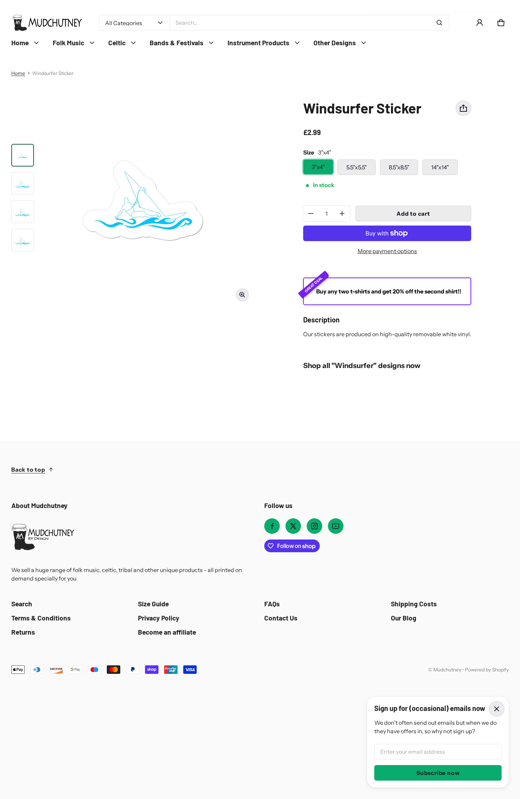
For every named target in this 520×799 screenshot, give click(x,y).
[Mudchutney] (46, 22)
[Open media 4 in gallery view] (22, 211)
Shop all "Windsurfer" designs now (361, 365)
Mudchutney (447, 669)
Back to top (28, 469)
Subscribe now (438, 772)
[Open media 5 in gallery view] (22, 240)
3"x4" (318, 166)
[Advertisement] (223, 726)
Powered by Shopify (487, 669)
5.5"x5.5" (356, 167)
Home (18, 73)
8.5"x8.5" (399, 167)
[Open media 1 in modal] (147, 200)
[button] (501, 22)
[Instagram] (314, 526)
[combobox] (309, 22)
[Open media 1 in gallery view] (22, 155)
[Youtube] (335, 526)
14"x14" (440, 167)
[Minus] (311, 213)
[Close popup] (496, 709)
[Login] (479, 22)
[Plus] (342, 213)
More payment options (387, 251)
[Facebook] (272, 526)
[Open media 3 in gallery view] (22, 183)
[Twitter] (293, 526)
